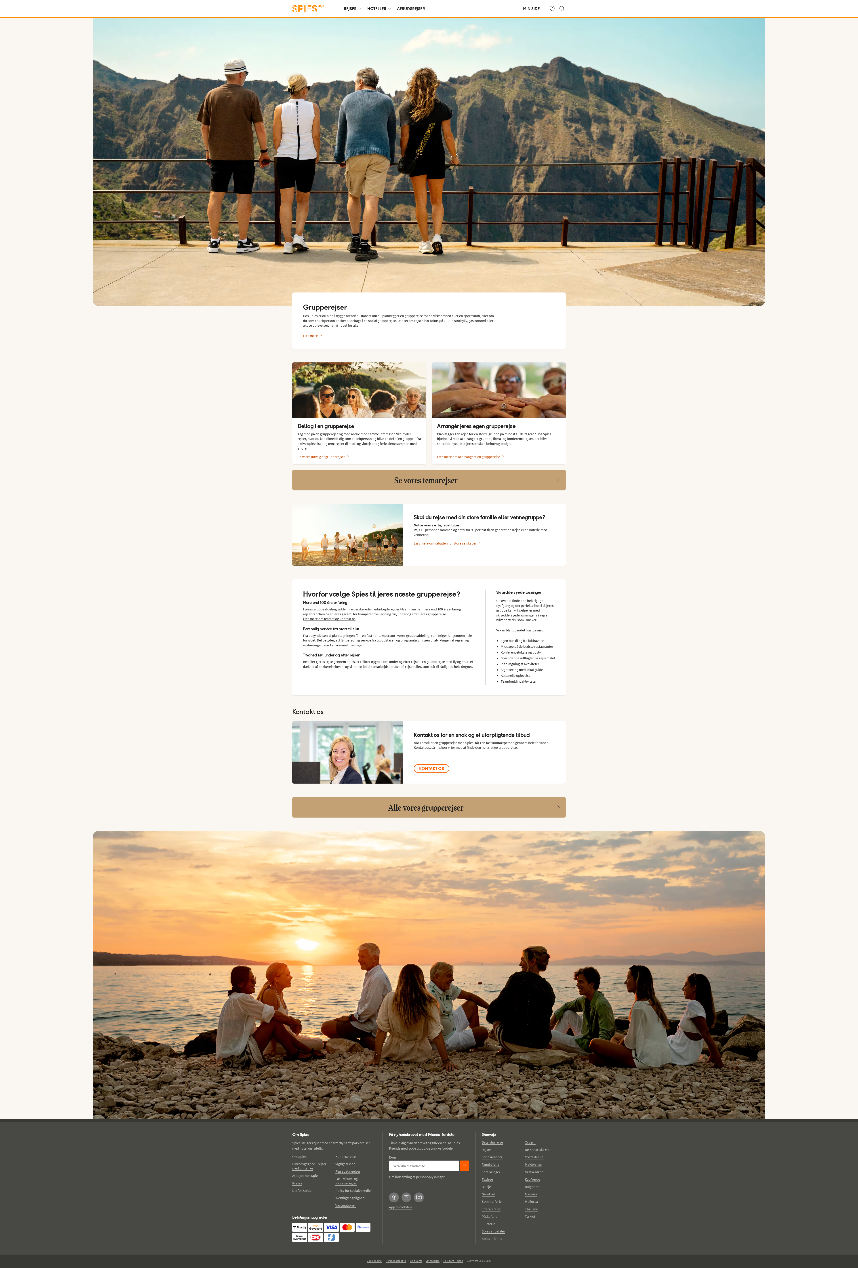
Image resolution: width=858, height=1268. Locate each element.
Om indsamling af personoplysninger (417, 1177)
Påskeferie (489, 1216)
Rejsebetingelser (347, 1171)
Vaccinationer (345, 1205)
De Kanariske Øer (538, 1149)
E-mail (393, 1157)
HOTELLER (376, 8)
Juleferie (488, 1224)
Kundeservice (345, 1156)
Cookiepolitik (374, 1260)
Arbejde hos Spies (305, 1175)
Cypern (530, 1142)
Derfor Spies (301, 1190)
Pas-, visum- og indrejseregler (346, 1180)
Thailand (531, 1209)
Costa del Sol (534, 1157)
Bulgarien (532, 1186)
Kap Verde (532, 1179)
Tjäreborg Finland (453, 1260)
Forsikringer (491, 1172)
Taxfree (487, 1179)
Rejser (486, 1149)
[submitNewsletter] (464, 1166)
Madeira (531, 1194)
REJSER (350, 8)
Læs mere (310, 335)
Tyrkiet (530, 1216)
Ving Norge (416, 1260)
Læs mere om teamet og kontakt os (329, 618)
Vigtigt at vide (345, 1164)
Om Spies (299, 1156)
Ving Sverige (433, 1260)
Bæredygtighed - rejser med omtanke (309, 1166)
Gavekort (488, 1194)
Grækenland (534, 1172)
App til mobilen (400, 1207)
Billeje (486, 1186)
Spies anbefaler (493, 1231)
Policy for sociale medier (353, 1190)
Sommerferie (492, 1201)
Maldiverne (533, 1164)
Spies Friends (492, 1238)
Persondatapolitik (396, 1260)
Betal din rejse (492, 1142)
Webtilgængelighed (350, 1198)
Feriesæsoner (492, 1157)
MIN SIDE (531, 8)
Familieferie (490, 1164)
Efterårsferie (491, 1209)
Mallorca (531, 1201)
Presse (297, 1183)
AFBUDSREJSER (411, 8)
